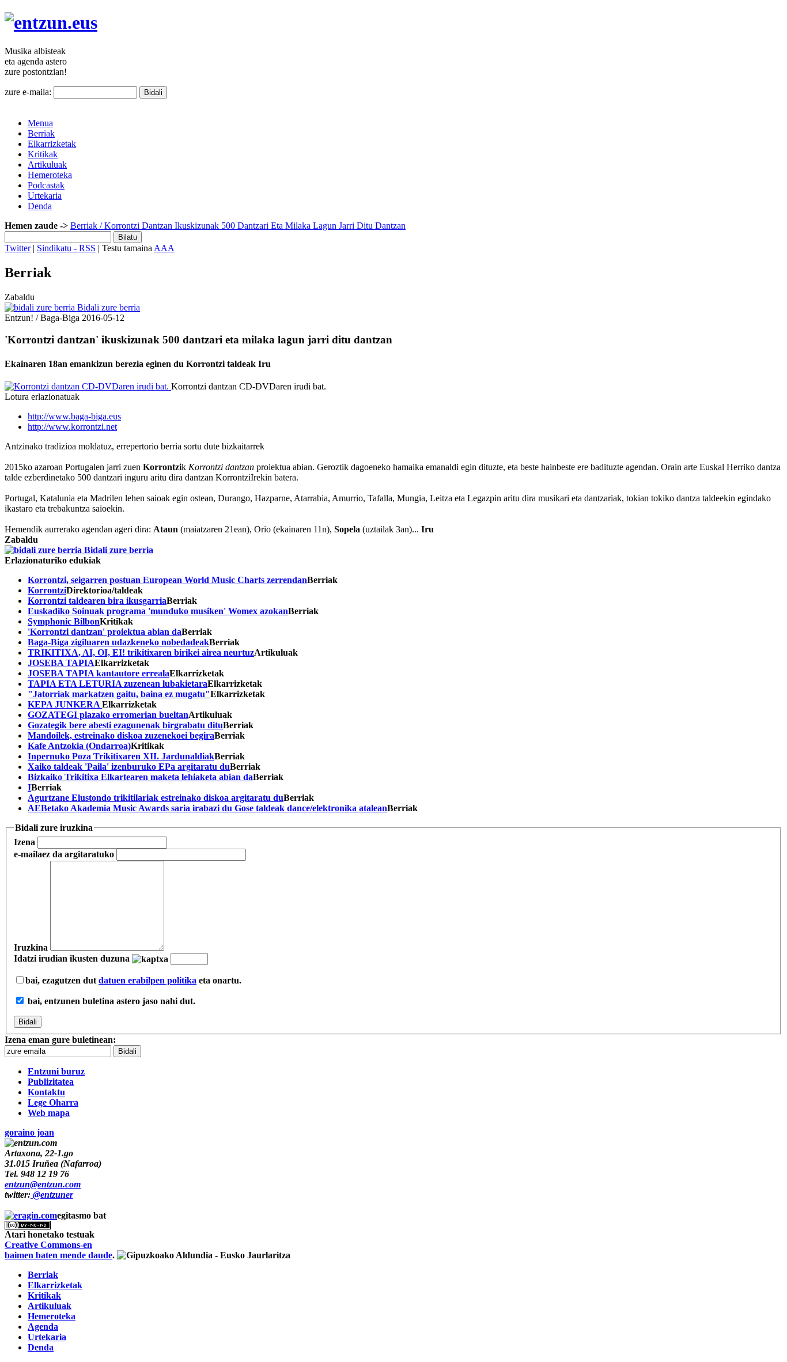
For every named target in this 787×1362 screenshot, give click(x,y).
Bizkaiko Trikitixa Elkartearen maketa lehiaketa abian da (140, 777)
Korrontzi (47, 590)
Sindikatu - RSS (66, 248)
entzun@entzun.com (43, 1184)
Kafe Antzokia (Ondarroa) (79, 746)
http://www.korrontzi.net (72, 427)
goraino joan (29, 1132)
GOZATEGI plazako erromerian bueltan (108, 715)
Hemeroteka (50, 175)
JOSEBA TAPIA (61, 663)
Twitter (18, 248)
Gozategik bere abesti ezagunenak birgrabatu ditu (125, 725)
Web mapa (49, 1113)
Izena (24, 842)
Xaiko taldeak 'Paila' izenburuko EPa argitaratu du (129, 766)
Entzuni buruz (56, 1071)
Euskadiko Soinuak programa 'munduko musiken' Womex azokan (158, 611)
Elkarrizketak (52, 144)
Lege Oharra (53, 1102)
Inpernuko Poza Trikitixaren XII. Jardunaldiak (121, 756)
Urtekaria (45, 195)
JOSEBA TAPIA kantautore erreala (98, 673)
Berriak (41, 133)
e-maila (64, 854)
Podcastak (46, 185)
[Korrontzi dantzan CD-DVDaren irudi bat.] (88, 386)
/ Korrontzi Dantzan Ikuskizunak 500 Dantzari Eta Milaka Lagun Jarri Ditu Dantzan (251, 225)
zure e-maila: (28, 92)
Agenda (43, 1326)
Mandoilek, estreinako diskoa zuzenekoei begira (121, 735)
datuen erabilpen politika (147, 980)
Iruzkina (31, 947)
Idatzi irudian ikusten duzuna (72, 958)
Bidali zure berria (107, 307)
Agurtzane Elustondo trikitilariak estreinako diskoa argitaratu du (155, 798)
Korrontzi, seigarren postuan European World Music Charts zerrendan (167, 580)
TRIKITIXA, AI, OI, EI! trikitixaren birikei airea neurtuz (141, 652)
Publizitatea (51, 1082)
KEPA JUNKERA (65, 704)
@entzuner (52, 1195)
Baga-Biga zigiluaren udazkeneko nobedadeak (118, 642)
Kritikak (43, 154)
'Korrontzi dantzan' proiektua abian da (104, 632)
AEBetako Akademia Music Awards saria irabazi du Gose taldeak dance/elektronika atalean (207, 808)
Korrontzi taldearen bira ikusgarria (97, 601)
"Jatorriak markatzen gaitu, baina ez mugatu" (119, 694)
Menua (40, 123)
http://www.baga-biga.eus (74, 416)
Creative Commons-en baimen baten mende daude (58, 1250)
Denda (40, 206)
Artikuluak (47, 164)
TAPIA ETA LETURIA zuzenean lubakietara (117, 683)
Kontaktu (46, 1092)
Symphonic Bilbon (64, 621)
